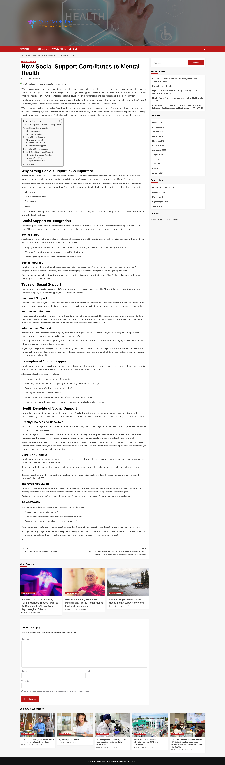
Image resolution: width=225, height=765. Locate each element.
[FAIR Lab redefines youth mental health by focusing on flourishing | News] (37, 725)
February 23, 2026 (78, 609)
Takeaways (29, 164)
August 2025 (157, 154)
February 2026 (158, 127)
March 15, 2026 (33, 745)
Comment (26, 639)
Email (88, 671)
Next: (118, 551)
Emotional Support (36, 140)
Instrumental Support (37, 143)
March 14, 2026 (71, 742)
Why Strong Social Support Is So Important (42, 124)
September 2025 (159, 150)
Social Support (34, 131)
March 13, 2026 (108, 747)
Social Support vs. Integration (37, 128)
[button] (203, 49)
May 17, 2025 (34, 79)
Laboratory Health (159, 192)
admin (25, 79)
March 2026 (157, 123)
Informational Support (37, 146)
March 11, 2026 (183, 749)
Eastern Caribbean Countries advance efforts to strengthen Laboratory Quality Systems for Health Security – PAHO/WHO (177, 106)
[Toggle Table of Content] (58, 121)
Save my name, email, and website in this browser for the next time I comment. (58, 691)
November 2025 (158, 141)
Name (24, 671)
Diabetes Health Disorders (163, 187)
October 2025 (158, 145)
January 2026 (157, 132)
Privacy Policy (59, 49)
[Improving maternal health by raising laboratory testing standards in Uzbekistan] (112, 725)
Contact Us (43, 49)
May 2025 (156, 168)
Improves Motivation (37, 161)
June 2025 (156, 164)
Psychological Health (28, 61)
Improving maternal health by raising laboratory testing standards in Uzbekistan (175, 91)
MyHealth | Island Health (162, 86)
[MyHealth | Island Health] (75, 725)
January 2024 (157, 173)
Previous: (40, 549)
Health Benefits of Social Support (38, 152)
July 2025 (156, 159)
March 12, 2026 (146, 747)
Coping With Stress (36, 158)
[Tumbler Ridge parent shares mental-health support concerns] (128, 582)
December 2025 (158, 136)
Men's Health (157, 197)
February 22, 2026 (122, 606)
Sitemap (73, 49)
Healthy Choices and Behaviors (40, 155)
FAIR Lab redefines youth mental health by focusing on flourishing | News (174, 79)
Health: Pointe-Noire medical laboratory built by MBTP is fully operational (177, 99)
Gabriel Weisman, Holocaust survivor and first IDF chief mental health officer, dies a (84, 602)
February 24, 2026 (34, 612)
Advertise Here (27, 49)
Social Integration (35, 134)
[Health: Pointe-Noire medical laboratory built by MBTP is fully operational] (150, 725)
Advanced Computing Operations (164, 219)
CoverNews (120, 761)
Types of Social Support (34, 137)
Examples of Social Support (36, 149)
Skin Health (157, 206)
